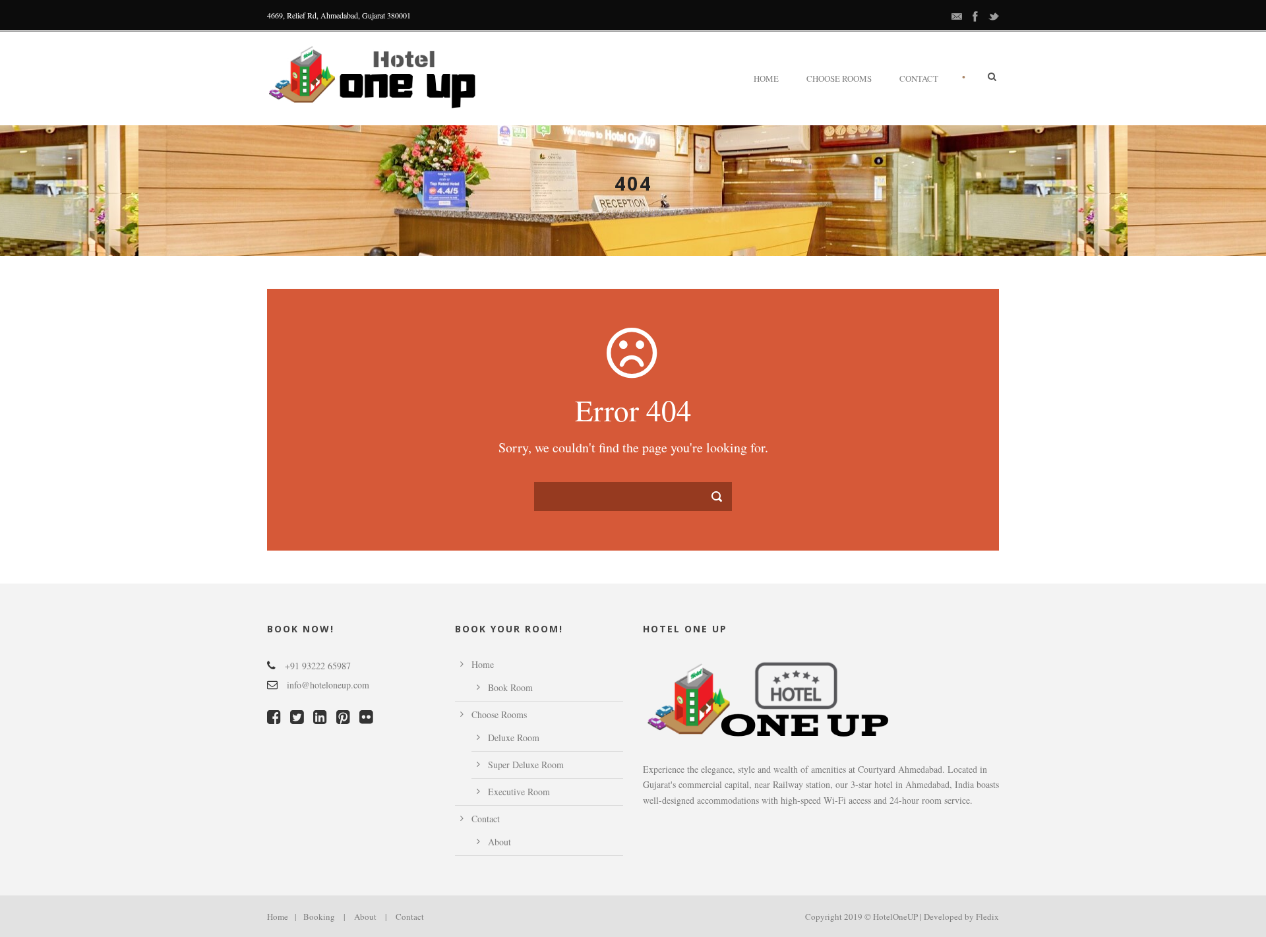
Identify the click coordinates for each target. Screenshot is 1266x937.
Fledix (987, 916)
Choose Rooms (839, 78)
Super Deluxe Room (526, 764)
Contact (918, 78)
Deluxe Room (513, 737)
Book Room (510, 687)
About (499, 841)
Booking (319, 916)
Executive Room (519, 791)
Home (766, 78)
